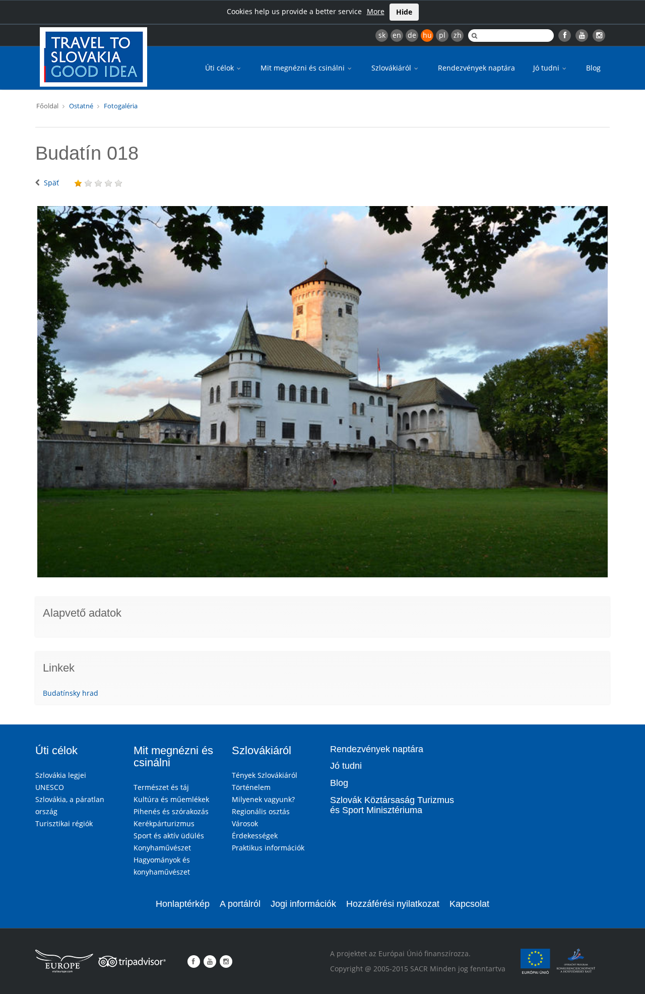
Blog (593, 68)
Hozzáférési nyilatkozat (392, 904)
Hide (404, 12)
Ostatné (81, 105)
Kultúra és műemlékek (171, 799)
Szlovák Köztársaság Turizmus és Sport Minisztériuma (392, 805)
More (375, 11)
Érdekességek (255, 835)
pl (442, 35)
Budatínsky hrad (70, 693)
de (412, 35)
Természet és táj (161, 787)
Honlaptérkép (183, 904)
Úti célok (220, 68)
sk (381, 35)
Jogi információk (303, 904)
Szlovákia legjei (60, 775)
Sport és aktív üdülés (169, 835)
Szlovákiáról (392, 68)
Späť (51, 182)
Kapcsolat (469, 904)
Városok (245, 823)
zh (458, 35)
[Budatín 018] (322, 391)
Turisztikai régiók (64, 823)
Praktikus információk (268, 847)
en (397, 35)
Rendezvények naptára (476, 68)
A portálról (240, 904)
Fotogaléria (121, 105)
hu (427, 35)
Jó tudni (547, 68)
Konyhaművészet (162, 847)
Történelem (251, 787)
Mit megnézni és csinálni (304, 68)
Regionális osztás (261, 811)
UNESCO (49, 787)
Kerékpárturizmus (164, 823)
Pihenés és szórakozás (171, 811)
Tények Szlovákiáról (264, 775)
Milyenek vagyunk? (263, 799)
